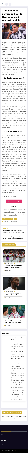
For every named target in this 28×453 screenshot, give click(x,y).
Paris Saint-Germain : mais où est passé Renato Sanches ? (12, 294)
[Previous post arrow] (24, 230)
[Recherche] (6, 4)
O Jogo (11, 109)
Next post (5, 234)
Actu (15, 218)
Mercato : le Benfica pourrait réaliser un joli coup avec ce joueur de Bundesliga (13, 237)
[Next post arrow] (24, 237)
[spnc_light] (10, 4)
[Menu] (2, 4)
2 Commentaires (14, 221)
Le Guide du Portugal (4, 438)
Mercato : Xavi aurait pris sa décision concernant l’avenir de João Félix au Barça (13, 231)
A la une (10, 218)
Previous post (5, 228)
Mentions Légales (4, 444)
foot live (2, 434)
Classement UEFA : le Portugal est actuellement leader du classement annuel (13, 266)
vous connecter (16, 416)
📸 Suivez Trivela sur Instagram (14, 201)
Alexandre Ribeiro (9, 263)
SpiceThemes (16, 450)
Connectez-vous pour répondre (16, 399)
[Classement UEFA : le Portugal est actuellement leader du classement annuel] (14, 255)
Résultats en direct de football (6, 436)
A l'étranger (5, 218)
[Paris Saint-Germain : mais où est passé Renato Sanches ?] (14, 283)
